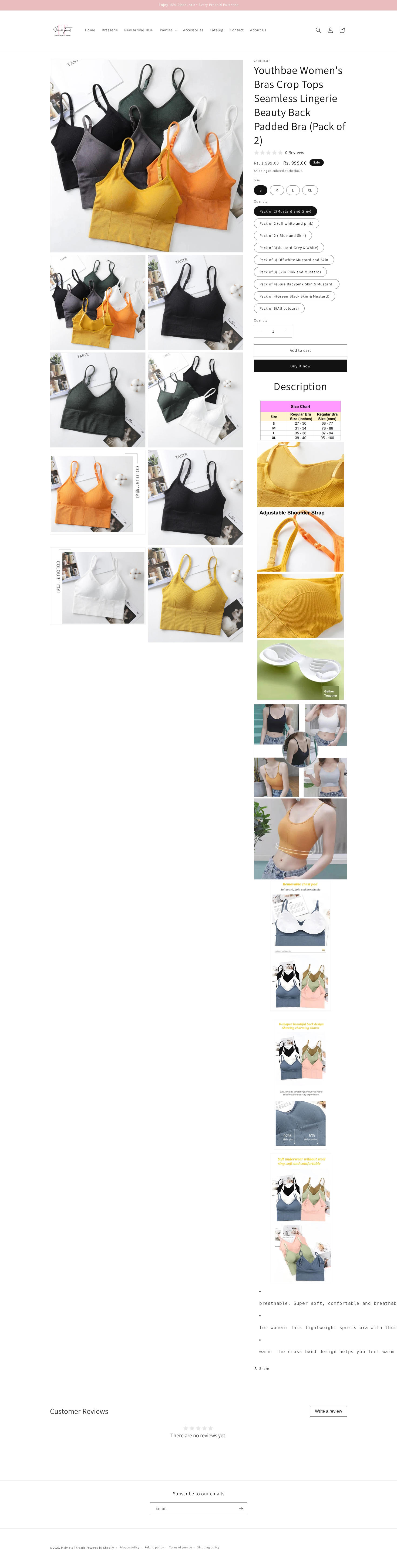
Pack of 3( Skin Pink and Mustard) (290, 271)
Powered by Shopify (100, 1547)
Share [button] (264, 1368)
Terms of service (180, 1547)
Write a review (328, 1411)
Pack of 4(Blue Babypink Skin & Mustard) (297, 284)
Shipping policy (208, 1547)
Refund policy (154, 1547)
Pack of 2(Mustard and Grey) (285, 211)
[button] (168, 30)
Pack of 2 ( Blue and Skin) (283, 235)
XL (310, 190)
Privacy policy (129, 1547)
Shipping (261, 171)
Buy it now (300, 365)
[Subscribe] (241, 1508)
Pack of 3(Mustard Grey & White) (289, 247)
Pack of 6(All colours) (279, 308)
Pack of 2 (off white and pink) (287, 223)
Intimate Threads (73, 1547)
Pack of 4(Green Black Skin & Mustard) (294, 296)
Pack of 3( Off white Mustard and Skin (294, 259)
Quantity (260, 320)
